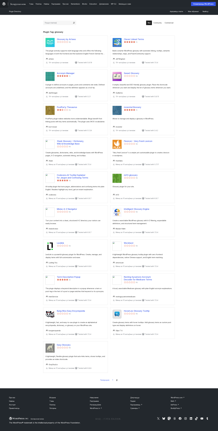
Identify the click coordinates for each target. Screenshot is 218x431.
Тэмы (52, 401)
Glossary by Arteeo (66, 39)
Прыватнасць (14, 408)
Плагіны (52, 405)
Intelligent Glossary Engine (136, 209)
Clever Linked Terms (134, 39)
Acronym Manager (66, 73)
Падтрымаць (136, 405)
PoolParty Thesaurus (67, 107)
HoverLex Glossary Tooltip (137, 311)
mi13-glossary (130, 175)
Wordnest (128, 243)
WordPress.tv (96, 408)
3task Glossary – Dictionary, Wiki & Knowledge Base (70, 142)
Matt (173, 401)
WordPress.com (178, 398)
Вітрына (53, 398)
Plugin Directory (15, 11)
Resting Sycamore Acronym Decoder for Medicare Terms (138, 278)
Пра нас (12, 398)
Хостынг (12, 405)
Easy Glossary (64, 345)
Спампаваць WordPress (203, 4)
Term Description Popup (68, 277)
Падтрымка (94, 401)
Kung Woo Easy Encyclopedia (71, 311)
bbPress (175, 405)
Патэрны (53, 408)
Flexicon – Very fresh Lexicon (138, 141)
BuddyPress (176, 408)
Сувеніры (135, 408)
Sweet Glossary (131, 73)
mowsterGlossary (132, 107)
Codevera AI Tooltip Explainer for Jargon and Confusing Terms (72, 176)
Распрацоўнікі (95, 405)
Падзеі (132, 401)
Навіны (11, 401)
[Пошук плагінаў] (74, 23)
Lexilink (60, 243)
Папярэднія (104, 380)
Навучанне (94, 398)
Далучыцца (134, 398)
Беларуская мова (37, 419)
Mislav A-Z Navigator (67, 209)
